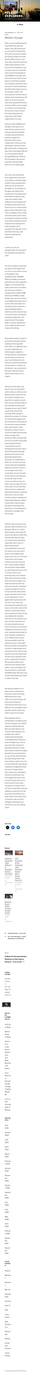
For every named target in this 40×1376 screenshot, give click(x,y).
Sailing (22, 933)
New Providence (8, 1324)
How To (7, 1306)
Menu (21, 24)
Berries (7, 1290)
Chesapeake (13, 933)
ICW (6, 1310)
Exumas (8, 1301)
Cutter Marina (14, 936)
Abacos (7, 1271)
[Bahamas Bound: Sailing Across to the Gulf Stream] (9, 896)
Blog (8, 1027)
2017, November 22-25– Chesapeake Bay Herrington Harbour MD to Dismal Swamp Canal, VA (19, 869)
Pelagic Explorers (14, 14)
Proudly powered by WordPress (15, 1371)
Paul (7, 34)
